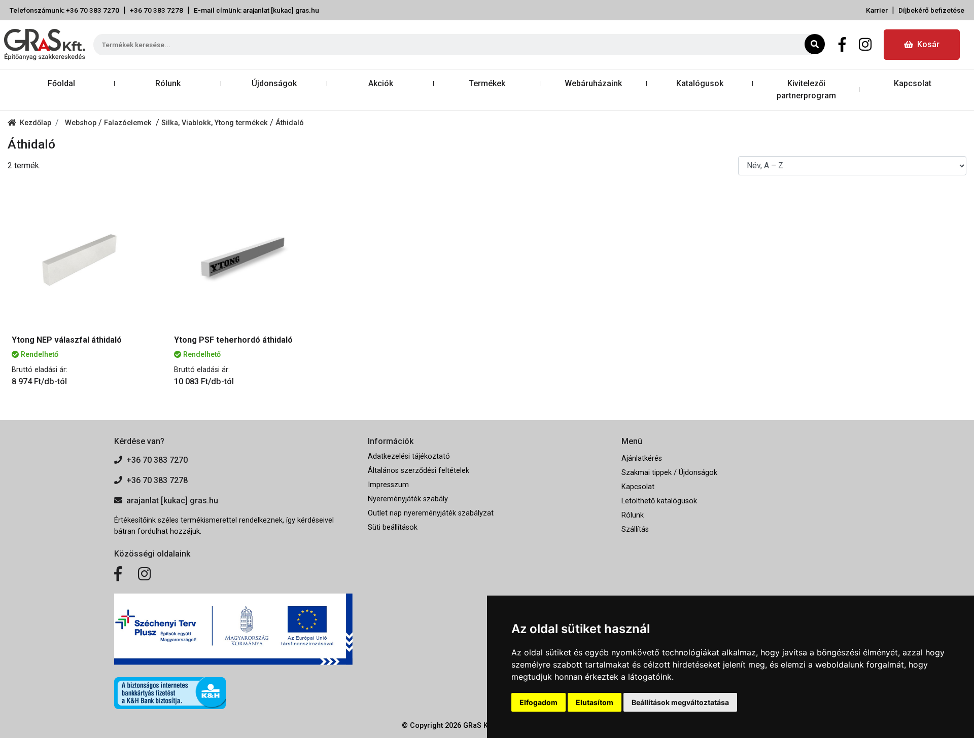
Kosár (928, 44)
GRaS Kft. (479, 725)
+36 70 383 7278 (156, 10)
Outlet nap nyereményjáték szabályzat (431, 513)
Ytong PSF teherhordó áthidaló (233, 340)
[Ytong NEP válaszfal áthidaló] (81, 257)
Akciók (380, 83)
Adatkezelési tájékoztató (409, 456)
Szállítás (635, 529)
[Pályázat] (233, 629)
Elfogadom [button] (538, 702)
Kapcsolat (912, 83)
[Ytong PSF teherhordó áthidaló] (243, 257)
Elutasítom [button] (594, 702)
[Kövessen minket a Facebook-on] (118, 574)
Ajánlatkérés (641, 458)
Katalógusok (699, 83)
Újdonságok (274, 83)
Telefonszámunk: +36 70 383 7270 (64, 10)
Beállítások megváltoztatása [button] (680, 702)
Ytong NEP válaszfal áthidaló (67, 340)
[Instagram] (865, 44)
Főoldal (61, 83)
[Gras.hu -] (44, 44)
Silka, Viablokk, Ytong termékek (215, 123)
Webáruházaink (593, 83)
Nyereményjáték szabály (408, 499)
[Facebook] (842, 44)
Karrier (877, 10)
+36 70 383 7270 (157, 460)
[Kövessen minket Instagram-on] (144, 574)
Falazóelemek (130, 123)
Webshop (81, 123)
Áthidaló (289, 123)
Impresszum (388, 485)
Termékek (487, 83)
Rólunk (168, 83)
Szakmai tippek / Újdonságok (669, 472)
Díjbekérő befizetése (931, 10)
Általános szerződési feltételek (418, 470)
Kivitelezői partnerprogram (806, 89)
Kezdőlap (35, 123)
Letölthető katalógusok (659, 501)
